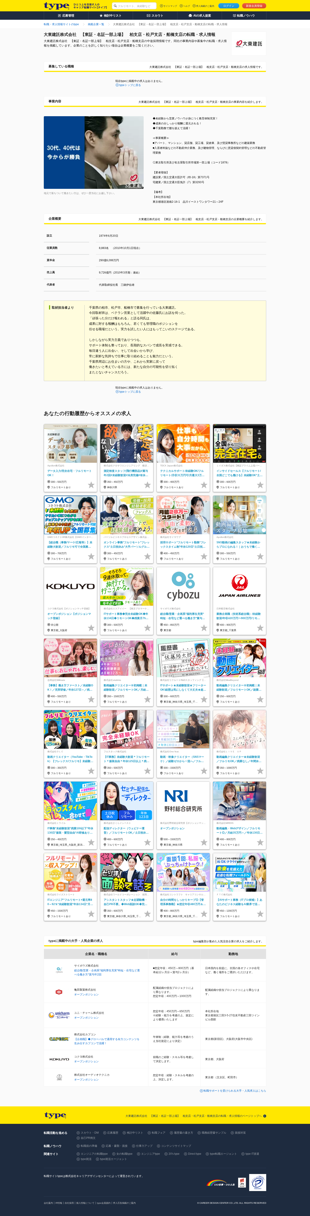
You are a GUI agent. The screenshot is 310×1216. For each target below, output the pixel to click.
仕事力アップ (144, 1145)
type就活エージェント (113, 1159)
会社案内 (48, 1203)
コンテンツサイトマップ (176, 1145)
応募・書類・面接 (117, 1145)
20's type (174, 1153)
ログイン (228, 5)
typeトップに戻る (130, 85)
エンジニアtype (150, 1153)
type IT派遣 (252, 1153)
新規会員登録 (254, 5)
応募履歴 (112, 1132)
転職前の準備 (89, 1145)
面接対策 (240, 1132)
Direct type (194, 1153)
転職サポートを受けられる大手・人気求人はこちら (235, 1090)
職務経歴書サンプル (214, 1132)
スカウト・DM (90, 1132)
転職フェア (158, 1132)
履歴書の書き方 (183, 1132)
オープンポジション (86, 994)
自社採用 (69, 1203)
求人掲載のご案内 (205, 6)
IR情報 (58, 1203)
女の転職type (124, 1153)
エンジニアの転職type (94, 1153)
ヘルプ (186, 6)
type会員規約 (104, 1203)
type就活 (86, 1159)
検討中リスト (135, 1132)
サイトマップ (170, 6)
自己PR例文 (88, 1138)
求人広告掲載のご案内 (124, 1203)
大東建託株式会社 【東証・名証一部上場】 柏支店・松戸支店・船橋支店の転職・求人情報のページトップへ (193, 1116)
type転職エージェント (223, 1153)
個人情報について (85, 1203)
